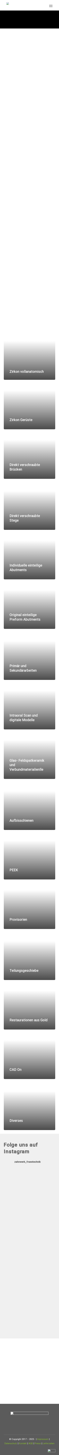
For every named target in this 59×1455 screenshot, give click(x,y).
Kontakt (23, 1443)
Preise (38, 1443)
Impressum (42, 1439)
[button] (50, 5)
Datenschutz (11, 1443)
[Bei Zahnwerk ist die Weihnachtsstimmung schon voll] (29, 1281)
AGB (30, 1443)
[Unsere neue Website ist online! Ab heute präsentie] (29, 1248)
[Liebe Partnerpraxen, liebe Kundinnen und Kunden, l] (29, 1199)
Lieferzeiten (48, 1443)
